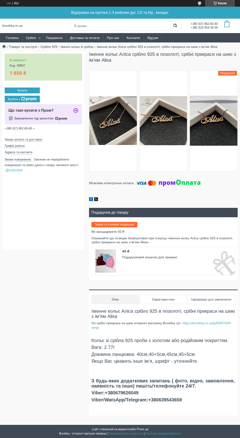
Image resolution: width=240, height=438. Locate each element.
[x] (96, 200)
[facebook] (91, 200)
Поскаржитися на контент (126, 433)
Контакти (133, 38)
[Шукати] (175, 26)
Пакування (54, 38)
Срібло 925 (49, 47)
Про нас (113, 38)
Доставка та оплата (85, 38)
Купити (22, 90)
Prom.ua (142, 429)
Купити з (14, 99)
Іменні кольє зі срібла (77, 47)
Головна (12, 38)
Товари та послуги (23, 47)
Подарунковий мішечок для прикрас (149, 257)
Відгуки (152, 38)
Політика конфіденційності (163, 433)
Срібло (31, 38)
